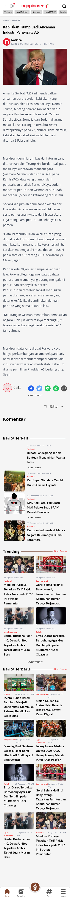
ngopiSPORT (50, 12)
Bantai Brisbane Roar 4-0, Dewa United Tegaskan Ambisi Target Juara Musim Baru (18, 645)
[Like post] (7, 387)
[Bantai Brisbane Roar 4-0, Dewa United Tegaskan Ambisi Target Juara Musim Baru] (19, 615)
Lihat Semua (60, 551)
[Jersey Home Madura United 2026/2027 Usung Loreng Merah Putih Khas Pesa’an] (51, 728)
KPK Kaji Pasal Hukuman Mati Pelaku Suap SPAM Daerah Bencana (43, 507)
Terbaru (8, 12)
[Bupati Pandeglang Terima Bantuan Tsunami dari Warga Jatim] (14, 454)
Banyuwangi (42, 581)
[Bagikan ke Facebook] (31, 389)
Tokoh (39, 632)
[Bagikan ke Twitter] (39, 389)
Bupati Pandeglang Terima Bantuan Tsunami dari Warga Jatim (46, 457)
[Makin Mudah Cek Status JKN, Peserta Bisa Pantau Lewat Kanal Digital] (51, 682)
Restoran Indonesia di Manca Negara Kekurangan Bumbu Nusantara (46, 535)
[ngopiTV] (12, 6)
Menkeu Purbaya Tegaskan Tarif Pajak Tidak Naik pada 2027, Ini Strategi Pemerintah (18, 594)
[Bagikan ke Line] (48, 389)
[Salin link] (64, 389)
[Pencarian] (64, 6)
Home (6, 20)
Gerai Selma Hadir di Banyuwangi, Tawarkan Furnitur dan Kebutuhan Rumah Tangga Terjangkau (51, 594)
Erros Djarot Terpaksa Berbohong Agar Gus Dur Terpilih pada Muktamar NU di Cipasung (50, 645)
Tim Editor (51, 406)
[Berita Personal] (35, 887)
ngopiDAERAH (22, 12)
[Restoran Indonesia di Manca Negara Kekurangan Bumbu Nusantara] (14, 531)
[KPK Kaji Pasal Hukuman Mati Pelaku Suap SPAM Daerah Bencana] (14, 503)
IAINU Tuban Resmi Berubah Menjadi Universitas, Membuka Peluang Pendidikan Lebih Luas (19, 706)
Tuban (7, 694)
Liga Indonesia (10, 632)
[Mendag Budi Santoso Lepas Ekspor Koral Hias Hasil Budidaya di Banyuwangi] (19, 728)
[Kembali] (6, 6)
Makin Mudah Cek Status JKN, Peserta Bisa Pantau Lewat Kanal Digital (49, 707)
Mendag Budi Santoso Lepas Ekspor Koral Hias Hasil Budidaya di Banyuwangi (18, 753)
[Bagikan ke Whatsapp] (56, 389)
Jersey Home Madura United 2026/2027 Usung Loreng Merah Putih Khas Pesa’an (50, 753)
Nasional (36, 12)
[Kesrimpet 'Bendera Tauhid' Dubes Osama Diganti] (14, 481)
